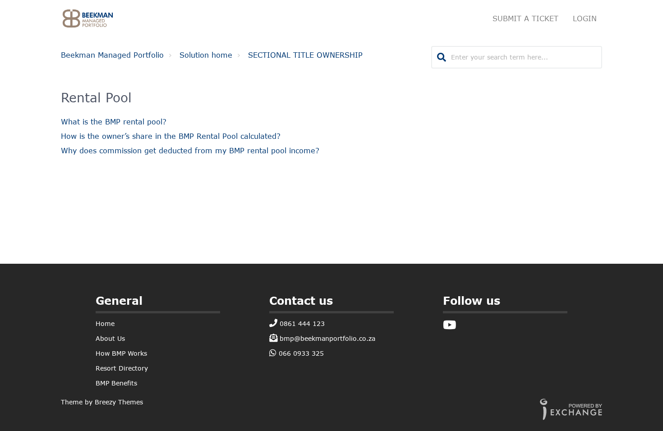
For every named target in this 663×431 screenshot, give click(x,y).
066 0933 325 (300, 353)
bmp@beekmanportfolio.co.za (326, 338)
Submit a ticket (525, 18)
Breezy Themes (119, 402)
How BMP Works (121, 353)
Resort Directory (122, 368)
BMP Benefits (116, 383)
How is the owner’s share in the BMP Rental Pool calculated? (171, 136)
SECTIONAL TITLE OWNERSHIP (305, 54)
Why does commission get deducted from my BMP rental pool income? (190, 150)
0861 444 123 (301, 323)
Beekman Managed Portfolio (112, 54)
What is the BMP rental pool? (113, 121)
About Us (110, 338)
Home (105, 323)
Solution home (206, 54)
